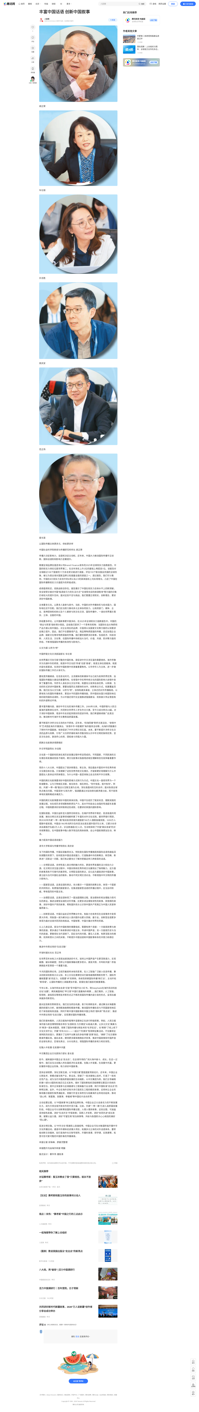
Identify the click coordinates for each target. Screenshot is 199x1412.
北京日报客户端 (44, 1187)
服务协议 (60, 1395)
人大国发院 (43, 1224)
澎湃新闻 (42, 1205)
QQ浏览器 (103, 1395)
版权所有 (81, 1405)
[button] (153, 20)
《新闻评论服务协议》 (70, 1325)
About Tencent (51, 1395)
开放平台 (74, 1395)
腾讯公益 (95, 1395)
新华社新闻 (43, 1261)
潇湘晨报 (42, 1317)
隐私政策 (67, 1395)
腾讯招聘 (88, 1395)
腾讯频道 (110, 1395)
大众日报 (42, 1298)
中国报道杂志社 (44, 1279)
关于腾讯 (42, 1395)
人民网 (41, 1242)
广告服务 (81, 1395)
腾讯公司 (75, 1405)
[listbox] (78, 1244)
